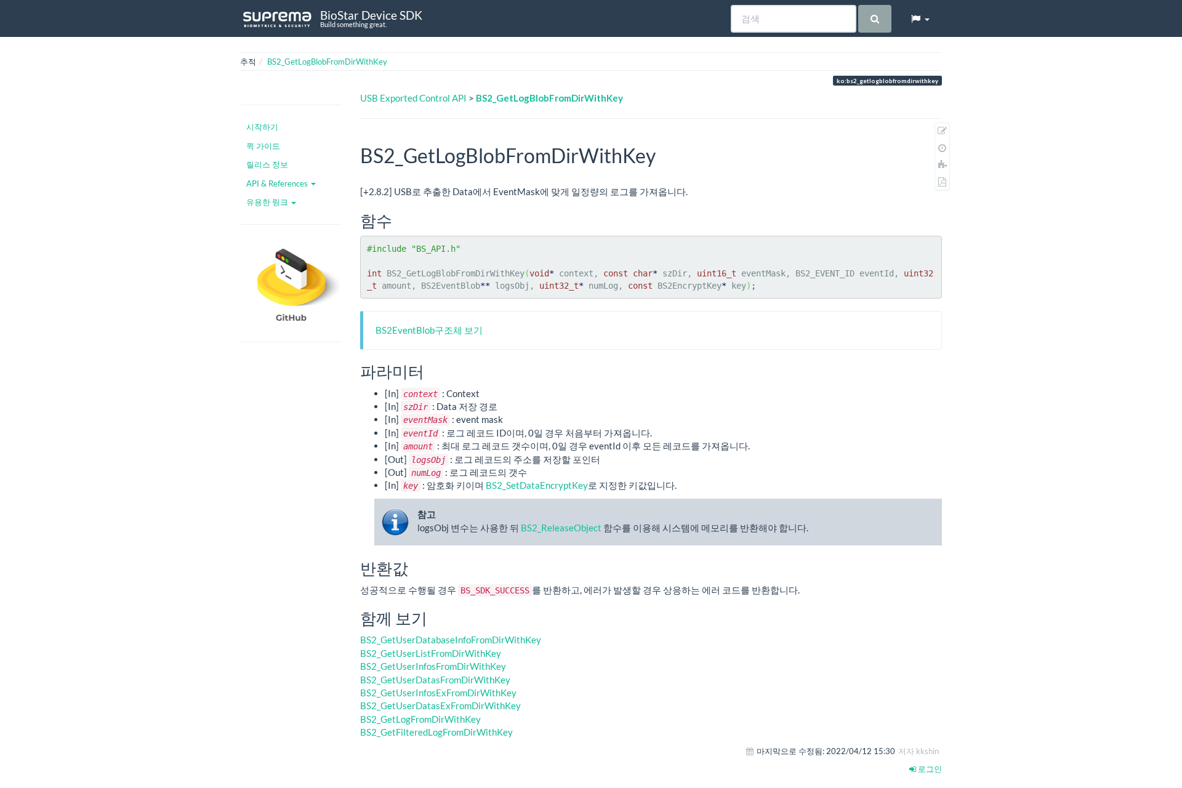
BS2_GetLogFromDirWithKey (420, 719)
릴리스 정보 (267, 164)
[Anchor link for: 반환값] (416, 568)
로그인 (929, 769)
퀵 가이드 (263, 146)
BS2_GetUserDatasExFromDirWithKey (440, 705)
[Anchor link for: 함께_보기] (435, 617)
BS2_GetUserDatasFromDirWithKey (435, 679)
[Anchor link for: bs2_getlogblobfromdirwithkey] (665, 154)
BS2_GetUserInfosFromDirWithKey (433, 666)
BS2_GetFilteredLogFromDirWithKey (436, 732)
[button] (920, 18)
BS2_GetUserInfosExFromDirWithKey (438, 692)
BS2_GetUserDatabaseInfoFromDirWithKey (450, 639)
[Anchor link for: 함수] (400, 220)
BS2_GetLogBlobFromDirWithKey (327, 61)
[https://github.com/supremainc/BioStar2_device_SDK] (291, 283)
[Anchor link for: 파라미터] (432, 371)
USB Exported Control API (413, 97)
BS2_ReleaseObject (561, 527)
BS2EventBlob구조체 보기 (429, 330)
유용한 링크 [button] (268, 202)
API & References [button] (278, 183)
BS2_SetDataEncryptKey (537, 485)
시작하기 (262, 127)
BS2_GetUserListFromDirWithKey (430, 653)
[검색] (874, 19)
